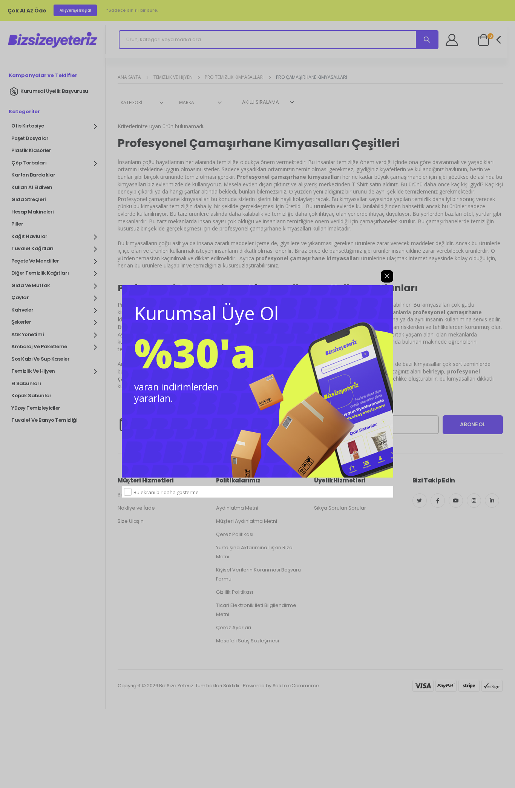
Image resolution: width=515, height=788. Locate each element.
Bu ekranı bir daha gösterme (166, 492)
